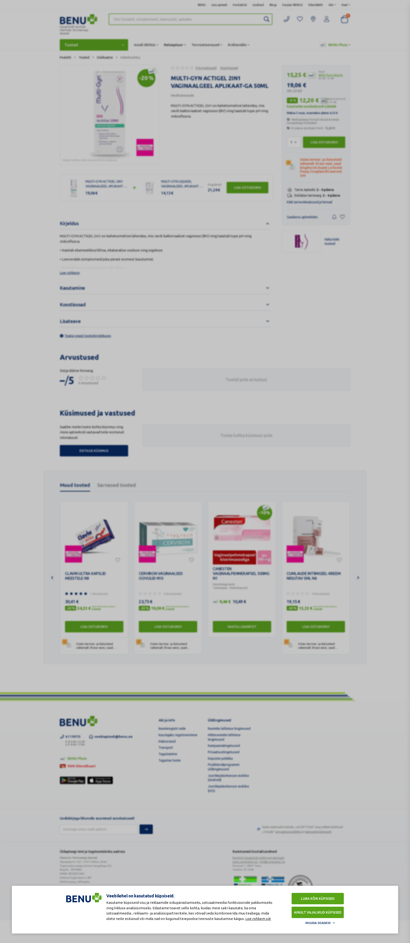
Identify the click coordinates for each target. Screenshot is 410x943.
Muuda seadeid (318, 922)
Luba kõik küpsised (318, 898)
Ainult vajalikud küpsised (317, 912)
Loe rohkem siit (258, 919)
